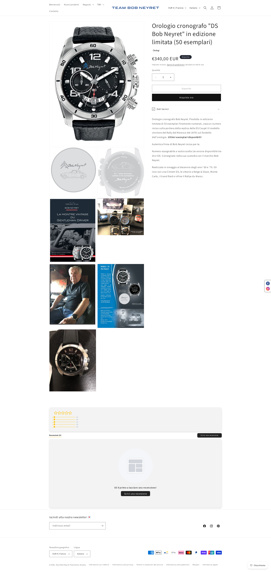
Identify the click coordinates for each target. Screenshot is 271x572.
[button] (88, 4)
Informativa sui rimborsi (99, 565)
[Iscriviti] (102, 525)
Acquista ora (186, 97)
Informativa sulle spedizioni (178, 565)
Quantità (156, 70)
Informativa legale (210, 565)
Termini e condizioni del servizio (149, 565)
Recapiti (196, 565)
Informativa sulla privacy (122, 565)
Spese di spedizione (175, 64)
